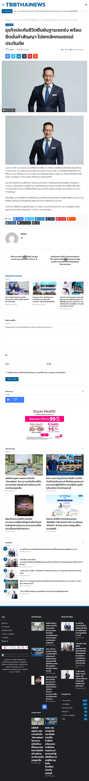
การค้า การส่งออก (8, 634)
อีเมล (7, 364)
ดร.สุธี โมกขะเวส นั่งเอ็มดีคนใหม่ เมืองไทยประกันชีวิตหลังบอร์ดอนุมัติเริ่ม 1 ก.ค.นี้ (48, 549)
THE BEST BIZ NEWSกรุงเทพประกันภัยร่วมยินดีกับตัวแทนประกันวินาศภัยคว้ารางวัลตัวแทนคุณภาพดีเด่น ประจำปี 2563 (51, 562)
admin (12, 50)
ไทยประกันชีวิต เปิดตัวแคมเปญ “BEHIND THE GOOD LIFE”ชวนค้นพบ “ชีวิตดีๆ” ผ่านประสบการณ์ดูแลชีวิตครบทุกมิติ (64, 523)
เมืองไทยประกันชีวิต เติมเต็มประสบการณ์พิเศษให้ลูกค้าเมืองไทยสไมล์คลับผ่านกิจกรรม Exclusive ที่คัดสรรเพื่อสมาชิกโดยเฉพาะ (23, 523)
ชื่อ (6, 355)
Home (9, 20)
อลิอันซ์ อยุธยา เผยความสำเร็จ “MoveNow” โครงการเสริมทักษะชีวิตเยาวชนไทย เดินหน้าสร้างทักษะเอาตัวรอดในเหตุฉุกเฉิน (23, 483)
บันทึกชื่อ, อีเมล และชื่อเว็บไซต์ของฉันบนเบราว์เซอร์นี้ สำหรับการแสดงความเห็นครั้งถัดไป (36, 372)
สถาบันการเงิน (7, 630)
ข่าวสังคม (5, 637)
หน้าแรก (5, 623)
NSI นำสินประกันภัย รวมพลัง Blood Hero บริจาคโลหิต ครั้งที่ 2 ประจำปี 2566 (17, 299)
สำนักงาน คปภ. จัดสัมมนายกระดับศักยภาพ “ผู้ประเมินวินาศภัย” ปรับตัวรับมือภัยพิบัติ (43, 299)
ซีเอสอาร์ (5, 641)
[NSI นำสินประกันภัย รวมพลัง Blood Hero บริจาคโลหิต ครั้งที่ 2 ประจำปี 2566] (17, 288)
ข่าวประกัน (16, 20)
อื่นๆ (63, 719)
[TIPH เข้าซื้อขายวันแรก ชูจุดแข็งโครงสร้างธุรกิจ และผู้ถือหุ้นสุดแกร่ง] (11, 594)
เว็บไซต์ (48, 364)
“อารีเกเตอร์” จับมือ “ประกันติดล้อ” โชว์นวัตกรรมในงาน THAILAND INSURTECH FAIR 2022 (81, 678)
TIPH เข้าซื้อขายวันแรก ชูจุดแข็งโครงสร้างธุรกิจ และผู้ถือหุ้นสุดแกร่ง (44, 591)
